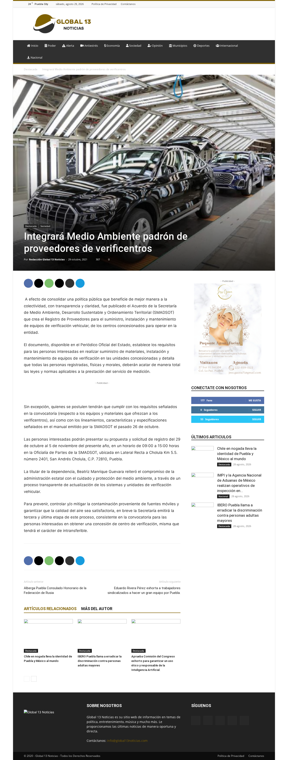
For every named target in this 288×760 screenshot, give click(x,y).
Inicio (34, 46)
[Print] (69, 283)
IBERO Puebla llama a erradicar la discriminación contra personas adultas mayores (100, 661)
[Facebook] (239, 4)
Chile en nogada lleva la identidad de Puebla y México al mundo (236, 453)
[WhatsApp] (49, 283)
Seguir (256, 409)
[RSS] (256, 4)
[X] (261, 4)
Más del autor (96, 608)
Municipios (179, 46)
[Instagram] (244, 4)
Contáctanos (128, 4)
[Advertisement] (182, 24)
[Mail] (250, 4)
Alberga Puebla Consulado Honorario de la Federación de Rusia (55, 590)
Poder (51, 46)
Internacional (228, 46)
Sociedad (134, 46)
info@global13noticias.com (127, 740)
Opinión (157, 46)
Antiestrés (91, 46)
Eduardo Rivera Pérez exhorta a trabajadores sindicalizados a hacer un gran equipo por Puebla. (144, 590)
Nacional (36, 57)
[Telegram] (80, 283)
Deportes (202, 46)
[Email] (59, 283)
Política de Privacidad (104, 4)
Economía (113, 46)
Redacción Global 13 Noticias (47, 259)
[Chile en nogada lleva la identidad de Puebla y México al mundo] (48, 636)
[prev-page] (26, 679)
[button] (258, 46)
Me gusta (255, 400)
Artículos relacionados (50, 608)
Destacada (30, 69)
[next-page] (34, 679)
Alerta (69, 46)
